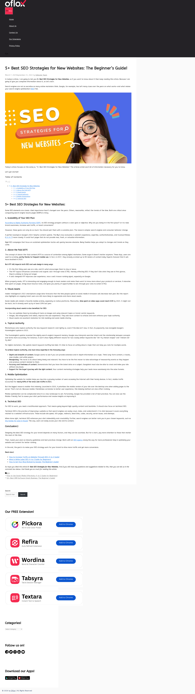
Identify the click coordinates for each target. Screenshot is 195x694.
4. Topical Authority (22, 194)
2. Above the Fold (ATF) (23, 190)
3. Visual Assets (21, 192)
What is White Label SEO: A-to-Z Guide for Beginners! (30, 459)
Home (11, 19)
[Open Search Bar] (6, 54)
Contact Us (13, 33)
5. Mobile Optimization (23, 196)
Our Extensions (15, 39)
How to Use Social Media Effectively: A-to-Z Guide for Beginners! (32, 476)
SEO (32, 89)
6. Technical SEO (21, 198)
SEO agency (78, 440)
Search (7, 491)
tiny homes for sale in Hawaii (16, 421)
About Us (12, 26)
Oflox (13, 691)
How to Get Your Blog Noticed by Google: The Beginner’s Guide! (34, 462)
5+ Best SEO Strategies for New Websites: (25, 186)
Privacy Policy (14, 46)
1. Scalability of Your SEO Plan (25, 188)
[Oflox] (15, 6)
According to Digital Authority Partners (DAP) (23, 223)
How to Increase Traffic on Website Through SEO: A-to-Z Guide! (34, 457)
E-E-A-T (9, 237)
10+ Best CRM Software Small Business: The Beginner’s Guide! (31, 478)
